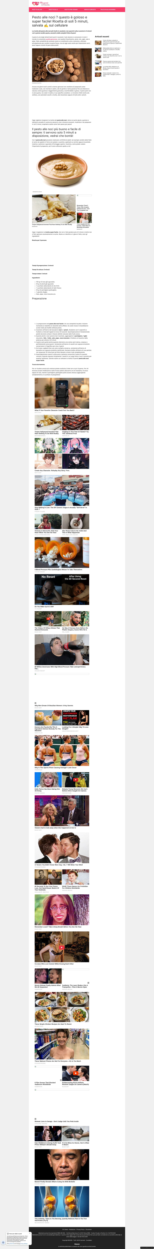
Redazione (72, 1229)
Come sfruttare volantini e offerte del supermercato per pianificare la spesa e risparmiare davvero (112, 42)
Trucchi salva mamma (107, 9)
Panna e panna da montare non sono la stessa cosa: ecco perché (112, 62)
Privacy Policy (80, 1229)
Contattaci (89, 1240)
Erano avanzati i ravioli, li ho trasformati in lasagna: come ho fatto (112, 74)
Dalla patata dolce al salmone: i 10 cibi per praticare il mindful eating (111, 49)
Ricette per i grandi (71, 9)
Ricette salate (37, 9)
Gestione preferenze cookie (147, 1247)
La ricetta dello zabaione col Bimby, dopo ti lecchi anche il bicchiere (111, 68)
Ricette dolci (53, 9)
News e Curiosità (90, 9)
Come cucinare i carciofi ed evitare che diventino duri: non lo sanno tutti (112, 56)
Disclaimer (89, 1229)
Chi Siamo (65, 1229)
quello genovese (51, 39)
